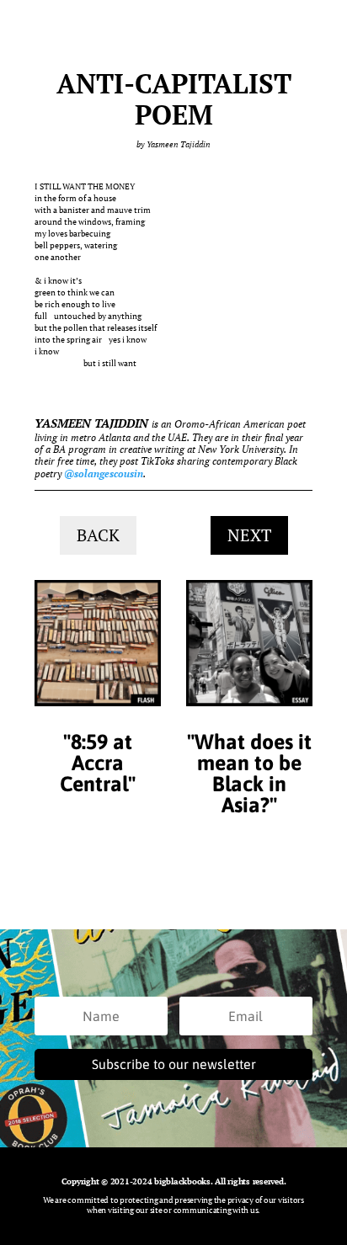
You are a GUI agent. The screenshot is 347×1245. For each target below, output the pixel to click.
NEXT (249, 535)
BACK (98, 535)
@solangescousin (103, 473)
